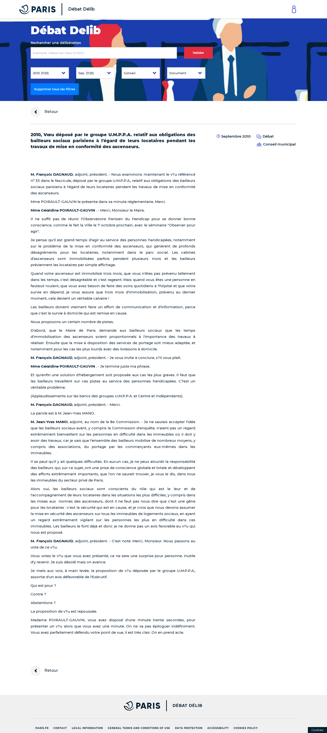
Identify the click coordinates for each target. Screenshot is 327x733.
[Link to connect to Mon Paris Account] (294, 9)
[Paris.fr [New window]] (93, 706)
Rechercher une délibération (56, 43)
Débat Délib (187, 706)
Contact (60, 728)
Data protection (189, 728)
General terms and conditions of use (139, 728)
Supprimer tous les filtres (54, 89)
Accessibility (218, 728)
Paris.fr (42, 728)
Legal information (87, 728)
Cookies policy (246, 728)
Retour (51, 111)
